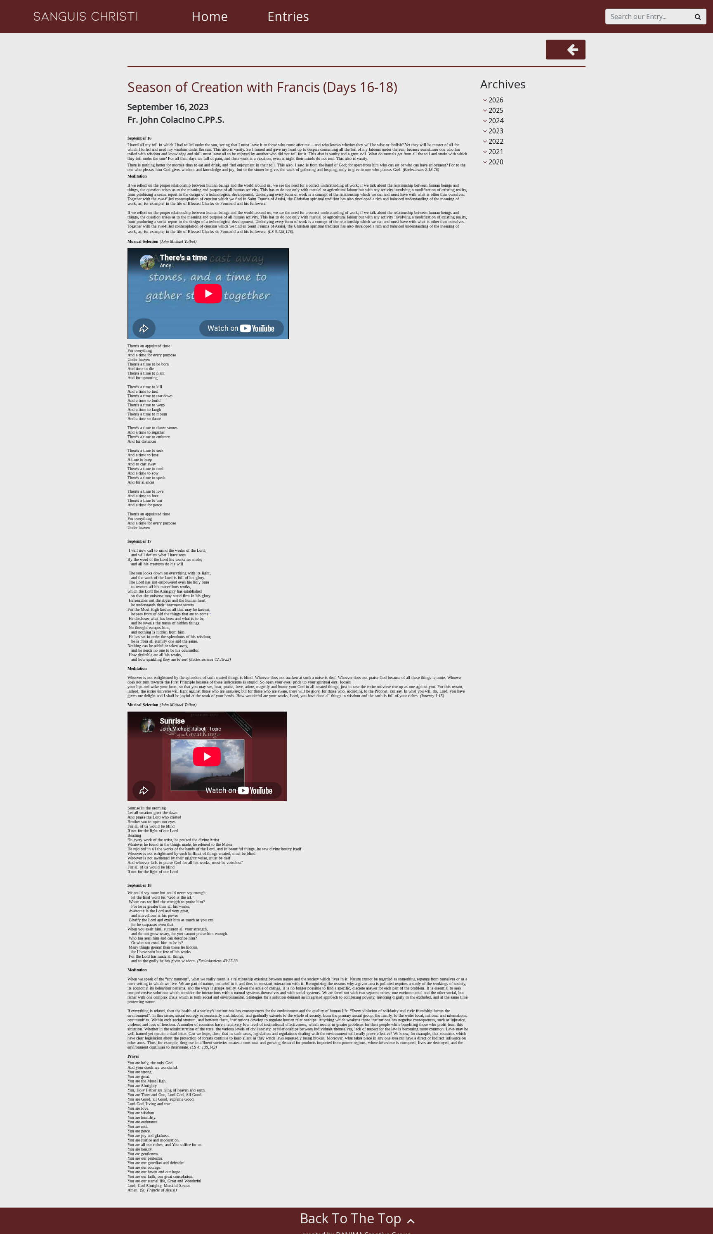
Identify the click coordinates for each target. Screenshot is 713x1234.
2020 (495, 161)
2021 (495, 151)
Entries (288, 16)
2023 (495, 130)
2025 (495, 110)
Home (209, 16)
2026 (495, 99)
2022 (495, 141)
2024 (495, 120)
